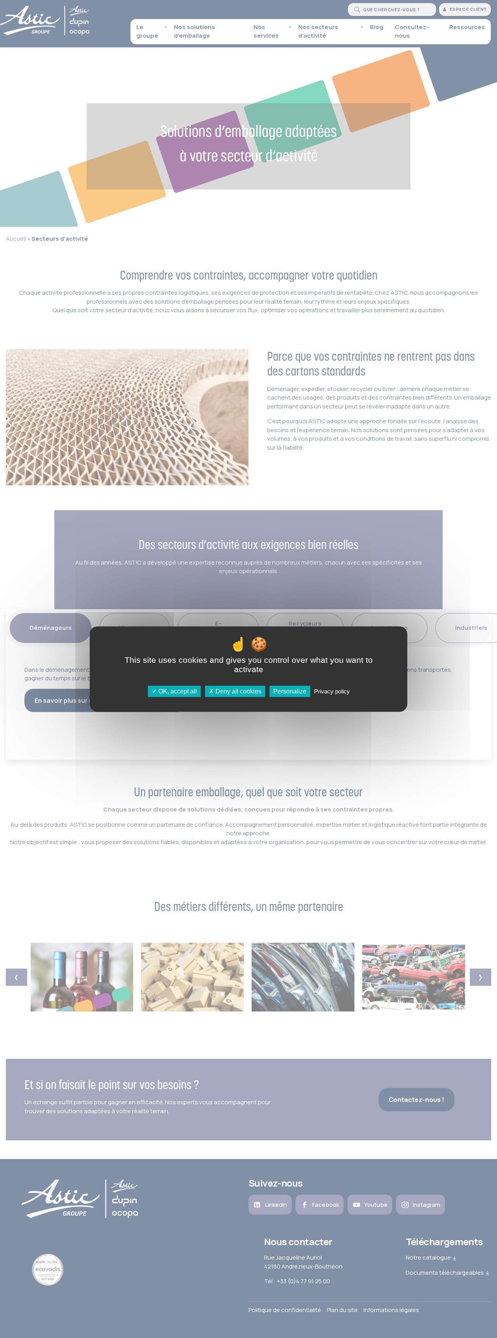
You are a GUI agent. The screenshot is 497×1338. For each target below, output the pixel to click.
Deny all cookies (237, 691)
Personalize (289, 691)
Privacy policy (332, 691)
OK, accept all (177, 691)
